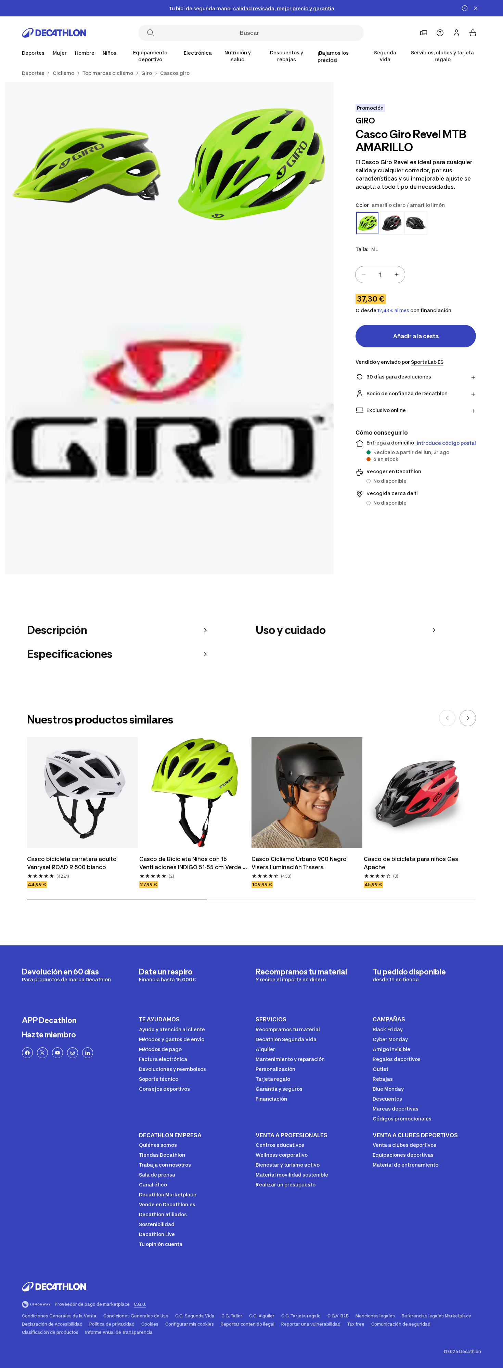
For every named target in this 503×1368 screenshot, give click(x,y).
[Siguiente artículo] (468, 718)
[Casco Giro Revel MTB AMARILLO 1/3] (251, 164)
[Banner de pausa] (464, 8)
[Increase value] (396, 274)
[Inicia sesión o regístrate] (456, 33)
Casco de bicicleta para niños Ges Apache (412, 863)
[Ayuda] (440, 33)
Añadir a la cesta (416, 336)
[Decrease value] (364, 274)
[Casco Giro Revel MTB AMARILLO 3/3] (169, 410)
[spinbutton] (380, 274)
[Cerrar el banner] (475, 8)
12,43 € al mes (393, 310)
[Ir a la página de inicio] (54, 33)
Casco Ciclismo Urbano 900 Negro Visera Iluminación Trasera (300, 863)
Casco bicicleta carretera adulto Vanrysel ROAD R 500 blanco (72, 863)
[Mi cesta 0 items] (473, 33)
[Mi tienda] (423, 33)
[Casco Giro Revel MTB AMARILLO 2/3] (87, 164)
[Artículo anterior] (447, 718)
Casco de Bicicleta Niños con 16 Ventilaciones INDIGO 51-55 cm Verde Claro (191, 863)
